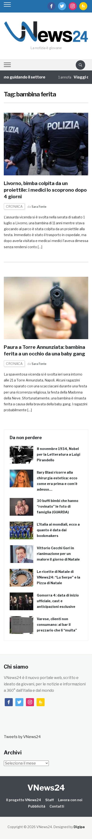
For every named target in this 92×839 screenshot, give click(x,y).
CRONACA (14, 206)
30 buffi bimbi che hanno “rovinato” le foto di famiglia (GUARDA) (57, 506)
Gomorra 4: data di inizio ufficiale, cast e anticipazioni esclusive (58, 601)
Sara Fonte (39, 206)
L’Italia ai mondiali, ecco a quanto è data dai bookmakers (58, 530)
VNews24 (46, 787)
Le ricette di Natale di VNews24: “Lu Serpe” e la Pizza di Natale (58, 577)
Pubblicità (36, 806)
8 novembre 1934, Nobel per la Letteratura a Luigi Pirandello (58, 454)
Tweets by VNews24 (22, 737)
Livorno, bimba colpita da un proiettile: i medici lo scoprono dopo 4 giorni (45, 190)
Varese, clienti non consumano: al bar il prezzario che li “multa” (57, 624)
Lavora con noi (70, 800)
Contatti (57, 806)
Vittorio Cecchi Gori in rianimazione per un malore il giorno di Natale (58, 553)
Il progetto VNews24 (23, 800)
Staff (49, 800)
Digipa (79, 827)
